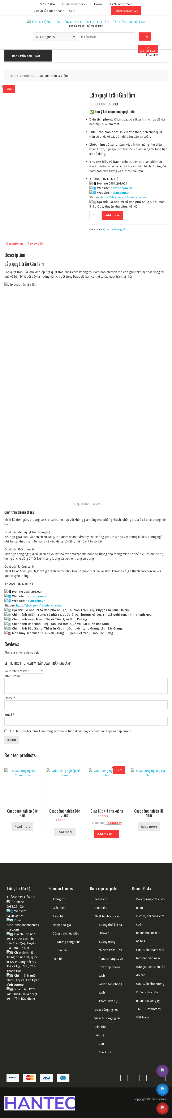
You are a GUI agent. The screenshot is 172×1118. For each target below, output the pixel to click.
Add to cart (112, 215)
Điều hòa (100, 1027)
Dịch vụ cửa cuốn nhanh (49, 11)
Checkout (105, 1052)
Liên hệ (58, 959)
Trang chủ (59, 899)
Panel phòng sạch (111, 958)
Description (14, 243)
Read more (22, 826)
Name (9, 698)
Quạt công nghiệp (115, 229)
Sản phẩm (59, 916)
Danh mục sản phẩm (26, 55)
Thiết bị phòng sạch (107, 916)
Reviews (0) (35, 243)
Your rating (13, 671)
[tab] (14, 243)
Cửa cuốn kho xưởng (150, 984)
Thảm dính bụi (108, 1001)
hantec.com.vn (121, 188)
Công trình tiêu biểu (66, 933)
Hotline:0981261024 (126, 11)
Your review (13, 676)
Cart (71, 11)
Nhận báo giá (62, 925)
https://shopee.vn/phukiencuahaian (124, 197)
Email (9, 715)
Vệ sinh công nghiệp (107, 1018)
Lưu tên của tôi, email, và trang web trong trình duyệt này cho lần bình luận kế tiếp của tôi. (71, 731)
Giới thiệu (59, 908)
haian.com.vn (120, 193)
